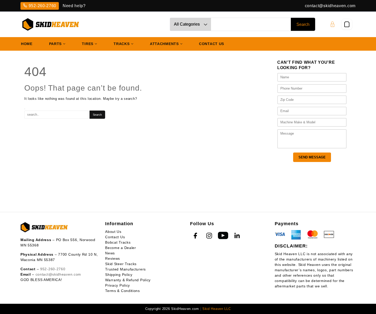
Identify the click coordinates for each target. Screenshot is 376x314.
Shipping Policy (118, 275)
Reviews (112, 258)
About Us (113, 232)
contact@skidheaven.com (330, 6)
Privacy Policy (117, 285)
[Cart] (347, 24)
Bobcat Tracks (117, 242)
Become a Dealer (120, 248)
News (110, 253)
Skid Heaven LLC (216, 309)
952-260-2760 (42, 6)
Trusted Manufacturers (125, 269)
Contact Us (115, 237)
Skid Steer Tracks (121, 264)
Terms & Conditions (122, 291)
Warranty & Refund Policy (128, 280)
